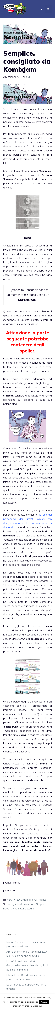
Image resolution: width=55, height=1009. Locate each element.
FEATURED (13, 899)
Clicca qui (37, 1006)
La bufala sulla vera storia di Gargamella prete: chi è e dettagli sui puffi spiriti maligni (27, 965)
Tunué (43, 179)
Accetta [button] (44, 1002)
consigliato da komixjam (21, 904)
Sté (17, 179)
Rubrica (42, 899)
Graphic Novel (29, 899)
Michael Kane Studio (22, 908)
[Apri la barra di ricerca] (41, 9)
